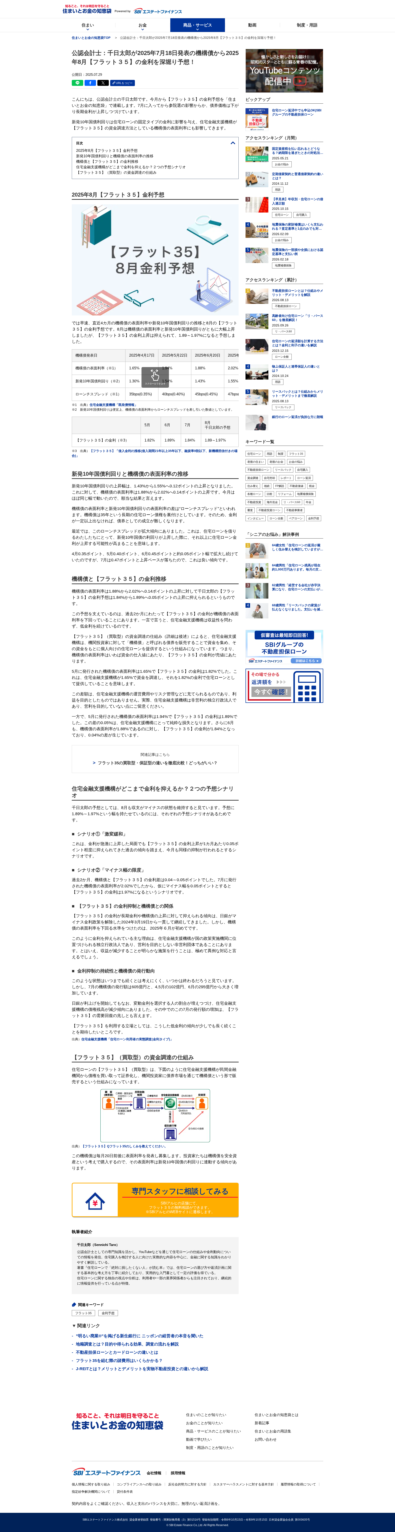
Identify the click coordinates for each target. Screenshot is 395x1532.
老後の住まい (255, 461)
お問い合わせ (266, 1439)
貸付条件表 (125, 1491)
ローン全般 (276, 518)
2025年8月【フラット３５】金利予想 (107, 150)
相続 (267, 486)
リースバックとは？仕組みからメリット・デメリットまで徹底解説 (297, 393)
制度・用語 (307, 25)
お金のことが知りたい (204, 1423)
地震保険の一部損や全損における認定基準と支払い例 (297, 252)
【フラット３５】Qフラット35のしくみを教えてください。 (124, 1146)
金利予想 (108, 1313)
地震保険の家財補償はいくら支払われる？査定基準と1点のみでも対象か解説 (297, 227)
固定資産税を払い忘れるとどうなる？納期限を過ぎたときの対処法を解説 (297, 151)
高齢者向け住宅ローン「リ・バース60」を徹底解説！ (297, 318)
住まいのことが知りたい (206, 1415)
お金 (143, 25)
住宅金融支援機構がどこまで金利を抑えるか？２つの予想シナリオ (131, 167)
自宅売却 (269, 478)
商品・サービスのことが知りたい (213, 1431)
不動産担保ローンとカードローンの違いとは (117, 1352)
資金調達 (252, 478)
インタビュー (255, 518)
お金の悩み (296, 461)
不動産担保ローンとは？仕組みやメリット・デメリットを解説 (297, 293)
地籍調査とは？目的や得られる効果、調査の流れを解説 (127, 1344)
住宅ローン (254, 453)
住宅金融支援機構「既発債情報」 (114, 405)
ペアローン (296, 518)
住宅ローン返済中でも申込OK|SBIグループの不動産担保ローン (296, 112)
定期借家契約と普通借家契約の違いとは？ (297, 176)
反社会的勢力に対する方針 (187, 1484)
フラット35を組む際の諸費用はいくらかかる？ (119, 1360)
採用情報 (178, 1473)
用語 (269, 453)
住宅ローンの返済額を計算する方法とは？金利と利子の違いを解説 (297, 343)
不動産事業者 (294, 510)
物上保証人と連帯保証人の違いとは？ (296, 368)
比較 (269, 494)
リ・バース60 (291, 502)
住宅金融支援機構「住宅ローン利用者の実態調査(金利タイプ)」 (127, 1039)
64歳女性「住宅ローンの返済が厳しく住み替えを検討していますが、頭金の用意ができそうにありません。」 (297, 547)
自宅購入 (302, 469)
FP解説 (279, 486)
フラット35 (83, 1313)
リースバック (283, 469)
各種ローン (254, 494)
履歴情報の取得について (298, 1484)
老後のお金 (276, 461)
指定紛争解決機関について (91, 1491)
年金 (308, 502)
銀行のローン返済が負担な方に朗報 (297, 417)
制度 (280, 453)
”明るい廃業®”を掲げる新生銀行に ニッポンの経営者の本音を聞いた (139, 1336)
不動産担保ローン (258, 469)
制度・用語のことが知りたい (210, 1448)
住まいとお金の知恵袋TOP (91, 37)
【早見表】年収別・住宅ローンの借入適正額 (297, 201)
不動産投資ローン (269, 510)
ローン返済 (304, 478)
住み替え (252, 486)
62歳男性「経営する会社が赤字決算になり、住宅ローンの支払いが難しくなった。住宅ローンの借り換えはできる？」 (297, 587)
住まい (88, 25)
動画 (252, 25)
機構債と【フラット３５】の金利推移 (107, 161)
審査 (250, 510)
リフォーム (285, 494)
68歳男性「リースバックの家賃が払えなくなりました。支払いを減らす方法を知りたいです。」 (297, 607)
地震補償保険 (305, 494)
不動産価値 (296, 486)
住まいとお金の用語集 (273, 1431)
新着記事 (262, 1423)
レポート (286, 478)
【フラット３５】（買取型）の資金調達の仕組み (116, 172)
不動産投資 (254, 502)
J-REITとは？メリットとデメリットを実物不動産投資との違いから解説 (142, 1368)
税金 (312, 486)
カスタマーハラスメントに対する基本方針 (243, 1484)
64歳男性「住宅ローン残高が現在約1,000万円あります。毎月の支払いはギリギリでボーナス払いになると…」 (297, 567)
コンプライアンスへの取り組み (139, 1484)
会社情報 (154, 1473)
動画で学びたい (199, 1439)
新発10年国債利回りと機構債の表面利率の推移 (114, 156)
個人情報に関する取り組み (91, 1484)
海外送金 (272, 502)
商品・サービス (197, 25)
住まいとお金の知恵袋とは (277, 1415)
